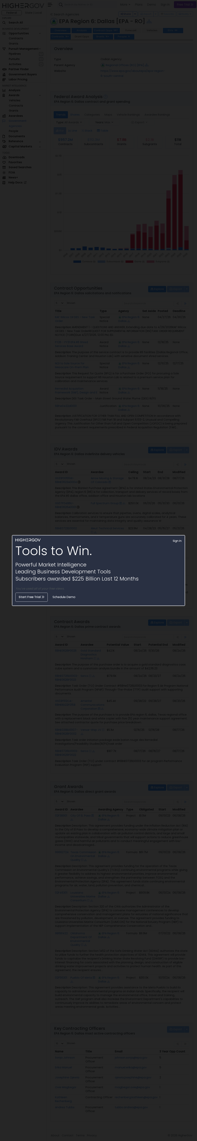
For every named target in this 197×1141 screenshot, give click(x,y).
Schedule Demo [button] (64, 597)
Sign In (177, 541)
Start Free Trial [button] (30, 597)
